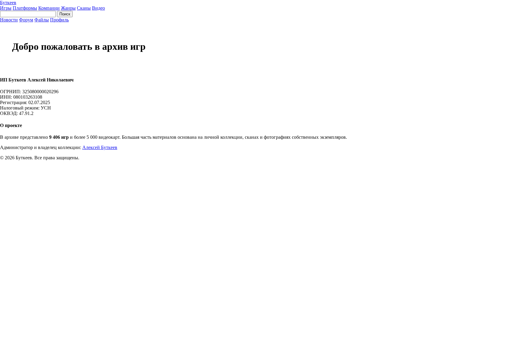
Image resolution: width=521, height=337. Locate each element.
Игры (5, 8)
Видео (98, 8)
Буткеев (8, 2)
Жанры (68, 8)
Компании (49, 8)
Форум (26, 19)
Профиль (59, 19)
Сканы (84, 8)
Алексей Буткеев (99, 147)
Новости (9, 19)
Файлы (41, 19)
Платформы (25, 8)
